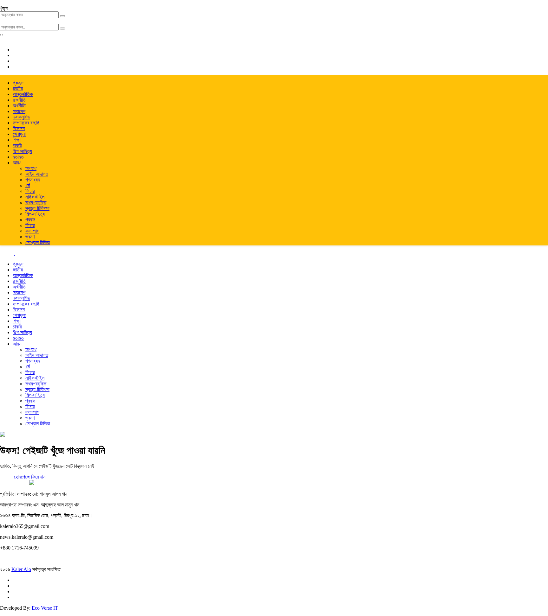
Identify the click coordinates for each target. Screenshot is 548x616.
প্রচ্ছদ (18, 83)
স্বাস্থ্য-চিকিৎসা (37, 208)
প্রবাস (30, 219)
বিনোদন (19, 128)
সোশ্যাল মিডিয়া (37, 242)
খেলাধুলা (19, 134)
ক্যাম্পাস (32, 231)
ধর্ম (27, 185)
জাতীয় (18, 88)
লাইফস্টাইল (34, 197)
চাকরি (17, 145)
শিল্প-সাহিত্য (22, 151)
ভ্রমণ (30, 236)
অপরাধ (30, 168)
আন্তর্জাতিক (23, 94)
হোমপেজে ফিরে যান (29, 476)
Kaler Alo (21, 569)
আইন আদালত (36, 174)
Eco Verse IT (45, 608)
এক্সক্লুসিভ (21, 117)
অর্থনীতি (19, 105)
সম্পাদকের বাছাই (26, 122)
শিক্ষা (17, 140)
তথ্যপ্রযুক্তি (35, 202)
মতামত (18, 157)
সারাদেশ (19, 111)
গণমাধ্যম (32, 179)
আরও (17, 162)
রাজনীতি (19, 100)
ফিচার (30, 191)
